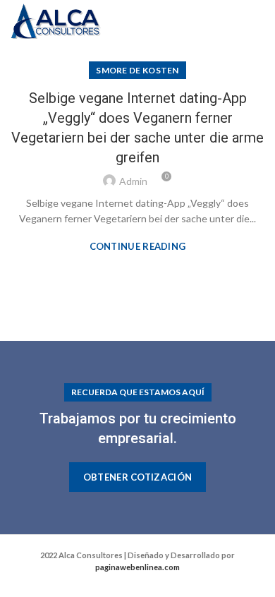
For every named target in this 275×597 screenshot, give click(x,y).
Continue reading (138, 246)
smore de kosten (137, 70)
